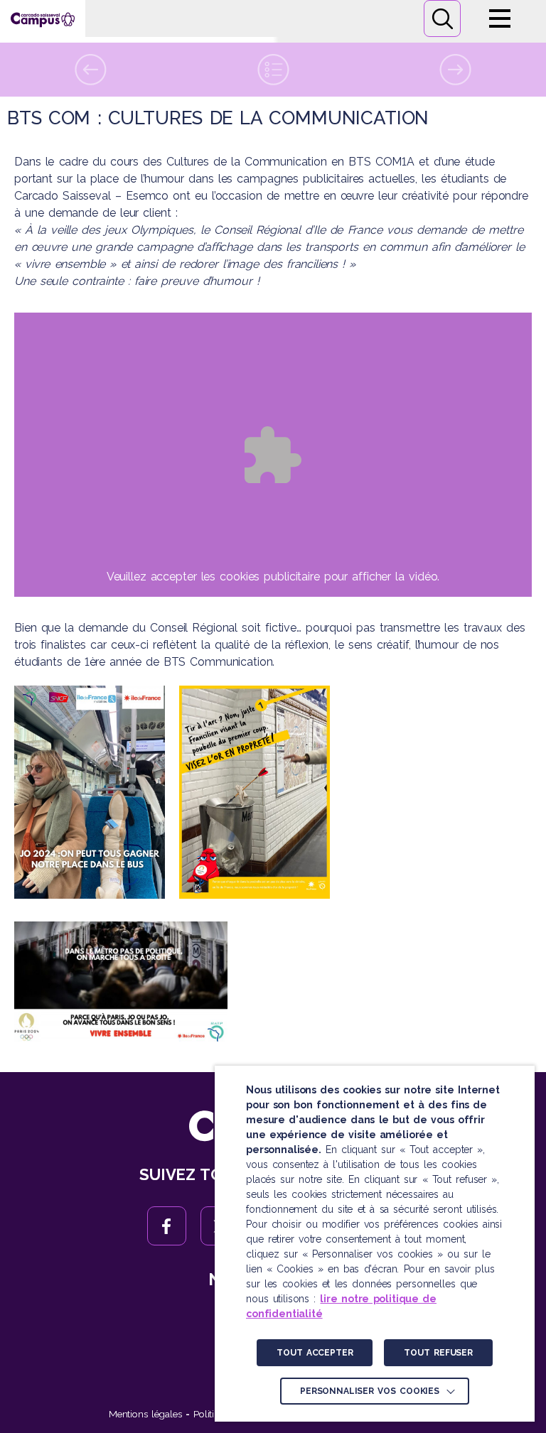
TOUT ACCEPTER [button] (315, 1353)
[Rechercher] (442, 18)
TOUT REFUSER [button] (438, 1353)
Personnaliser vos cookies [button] (369, 1391)
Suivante (455, 69)
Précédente (91, 69)
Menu (499, 18)
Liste (273, 69)
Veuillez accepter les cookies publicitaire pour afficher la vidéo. (273, 576)
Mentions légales (145, 1414)
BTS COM (375, 161)
